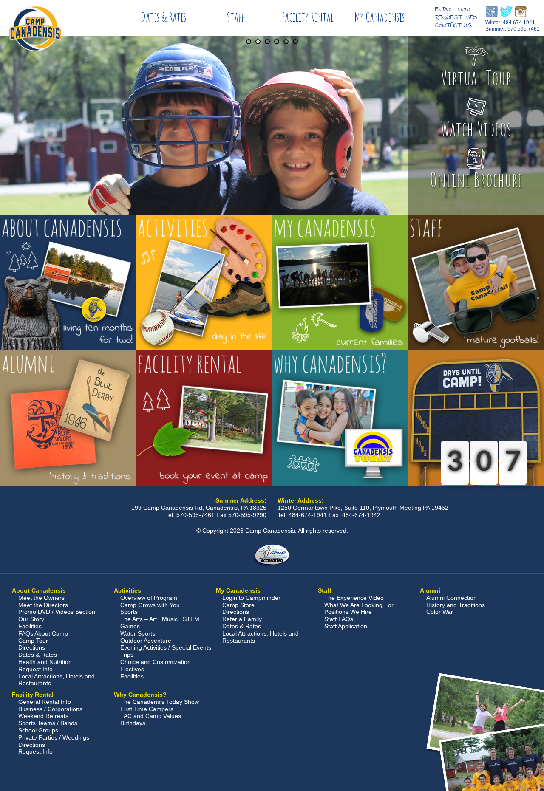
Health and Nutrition (45, 661)
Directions (31, 647)
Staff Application (345, 626)
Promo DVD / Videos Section (56, 611)
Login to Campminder (251, 597)
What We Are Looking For (359, 605)
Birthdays (132, 723)
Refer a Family (242, 619)
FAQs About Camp (43, 633)
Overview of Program (148, 597)
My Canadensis (379, 17)
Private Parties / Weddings (53, 737)
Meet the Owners (41, 597)
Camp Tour (33, 640)
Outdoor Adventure (145, 640)
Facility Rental (308, 17)
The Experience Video (354, 597)
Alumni (430, 590)
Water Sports (137, 633)
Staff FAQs (338, 619)
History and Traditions (455, 605)
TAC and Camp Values (150, 715)
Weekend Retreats (43, 715)
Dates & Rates (163, 17)
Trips (126, 654)
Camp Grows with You (150, 605)
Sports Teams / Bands (47, 723)
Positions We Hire (348, 611)
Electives (132, 669)
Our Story (31, 619)
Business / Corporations (50, 709)
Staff (236, 17)
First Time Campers (146, 709)
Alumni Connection (451, 597)
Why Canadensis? (140, 694)
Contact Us (453, 25)
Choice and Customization (155, 661)
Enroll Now (452, 9)
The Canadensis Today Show (159, 701)
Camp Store (238, 605)
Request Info (456, 17)
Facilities (30, 626)
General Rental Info (44, 701)
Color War (439, 611)
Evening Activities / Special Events (165, 647)
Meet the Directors (43, 605)
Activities (127, 590)
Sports (129, 611)
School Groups (38, 730)
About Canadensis (39, 590)
